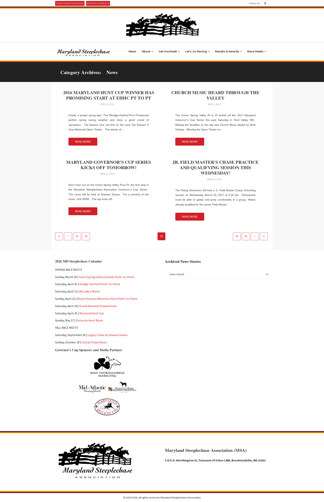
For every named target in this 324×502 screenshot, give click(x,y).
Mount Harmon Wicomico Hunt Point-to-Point (107, 298)
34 (237, 236)
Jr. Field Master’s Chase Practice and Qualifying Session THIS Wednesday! (215, 167)
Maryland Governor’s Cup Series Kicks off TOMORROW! (108, 165)
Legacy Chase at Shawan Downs (108, 335)
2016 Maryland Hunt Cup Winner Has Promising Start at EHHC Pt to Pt (108, 95)
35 (245, 236)
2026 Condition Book (70, 3)
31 (77, 236)
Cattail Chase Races (94, 342)
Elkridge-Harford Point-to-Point (99, 284)
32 (86, 236)
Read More (83, 141)
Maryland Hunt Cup (91, 313)
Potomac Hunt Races (89, 320)
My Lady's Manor (89, 291)
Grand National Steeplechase (98, 306)
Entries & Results (98, 3)
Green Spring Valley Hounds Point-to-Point (106, 277)
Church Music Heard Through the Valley (215, 95)
